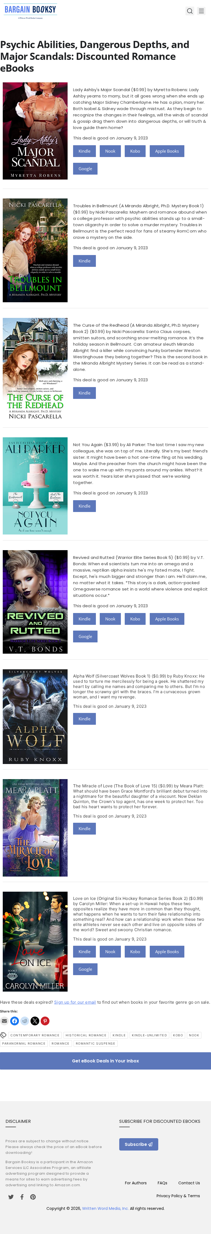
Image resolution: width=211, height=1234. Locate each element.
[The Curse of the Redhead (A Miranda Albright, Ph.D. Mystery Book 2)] (35, 420)
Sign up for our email (75, 1002)
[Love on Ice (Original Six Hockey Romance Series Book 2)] (35, 990)
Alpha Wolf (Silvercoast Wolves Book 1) (112, 676)
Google (85, 168)
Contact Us (189, 1183)
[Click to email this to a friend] (4, 1021)
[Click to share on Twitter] (34, 1021)
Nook (110, 151)
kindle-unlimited (149, 1035)
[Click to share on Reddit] (24, 1021)
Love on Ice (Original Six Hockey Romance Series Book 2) (130, 898)
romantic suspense (96, 1043)
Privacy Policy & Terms (178, 1196)
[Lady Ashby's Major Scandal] (35, 178)
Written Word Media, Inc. (105, 1208)
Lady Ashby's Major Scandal (101, 90)
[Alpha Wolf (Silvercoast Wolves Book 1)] (35, 762)
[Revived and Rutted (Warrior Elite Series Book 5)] (35, 652)
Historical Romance (86, 1035)
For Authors (136, 1183)
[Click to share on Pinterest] (45, 1021)
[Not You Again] (35, 533)
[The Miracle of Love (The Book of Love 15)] (35, 875)
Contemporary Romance (35, 1035)
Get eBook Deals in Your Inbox (105, 1061)
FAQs (162, 1183)
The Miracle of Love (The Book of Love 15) (115, 785)
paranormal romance (24, 1043)
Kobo (135, 151)
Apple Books (167, 151)
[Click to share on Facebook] (14, 1021)
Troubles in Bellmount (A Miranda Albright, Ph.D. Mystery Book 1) (138, 206)
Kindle (84, 151)
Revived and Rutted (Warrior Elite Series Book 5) (123, 557)
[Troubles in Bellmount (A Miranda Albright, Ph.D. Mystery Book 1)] (35, 301)
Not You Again (88, 444)
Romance (61, 1043)
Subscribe (136, 1144)
